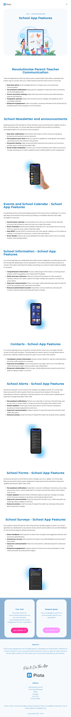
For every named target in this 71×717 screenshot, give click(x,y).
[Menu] (66, 4)
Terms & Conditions (21, 706)
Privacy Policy (9, 706)
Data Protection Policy (37, 706)
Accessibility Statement (54, 706)
